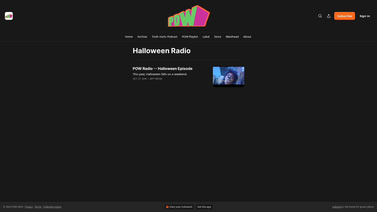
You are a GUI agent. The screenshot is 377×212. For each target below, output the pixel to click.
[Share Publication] (329, 16)
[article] (188, 77)
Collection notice (52, 206)
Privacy (29, 206)
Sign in (365, 16)
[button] (129, 36)
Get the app (204, 206)
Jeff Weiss (155, 78)
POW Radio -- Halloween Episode (162, 68)
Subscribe (344, 16)
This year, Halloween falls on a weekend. (160, 74)
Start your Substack (180, 206)
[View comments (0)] (158, 83)
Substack (337, 206)
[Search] (320, 16)
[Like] (135, 83)
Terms (38, 206)
